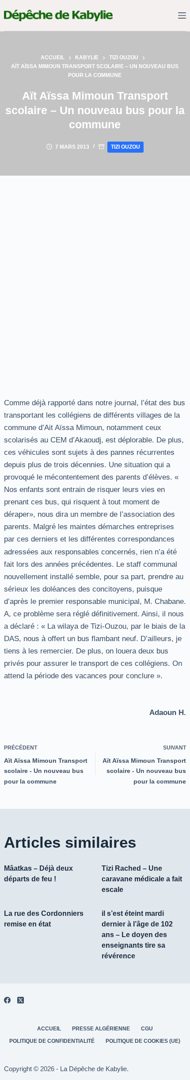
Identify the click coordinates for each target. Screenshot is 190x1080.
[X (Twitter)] (20, 1000)
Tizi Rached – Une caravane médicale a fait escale (142, 879)
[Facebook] (7, 1000)
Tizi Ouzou (125, 147)
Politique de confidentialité (52, 1041)
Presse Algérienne (101, 1029)
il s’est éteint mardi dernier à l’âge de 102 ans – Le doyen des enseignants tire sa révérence (137, 935)
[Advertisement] (95, 275)
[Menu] (182, 15)
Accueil (49, 1029)
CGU (147, 1029)
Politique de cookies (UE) (143, 1041)
